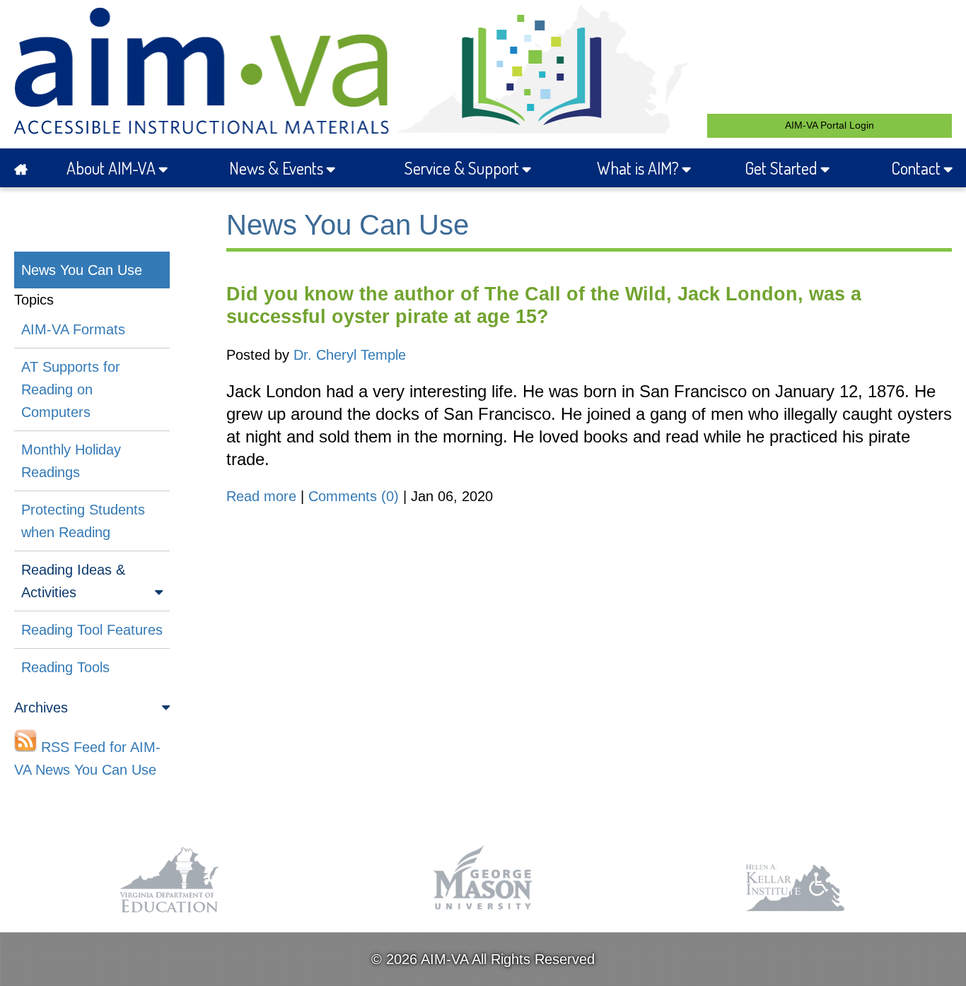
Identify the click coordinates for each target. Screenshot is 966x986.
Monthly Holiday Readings (71, 461)
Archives (41, 707)
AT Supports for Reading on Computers (70, 389)
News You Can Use (81, 270)
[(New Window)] (170, 913)
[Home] (25, 167)
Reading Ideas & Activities (73, 581)
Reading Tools (65, 667)
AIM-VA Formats (73, 329)
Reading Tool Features (92, 630)
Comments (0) (353, 496)
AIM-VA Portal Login (829, 125)
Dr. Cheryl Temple (349, 355)
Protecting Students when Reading (83, 521)
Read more (261, 496)
